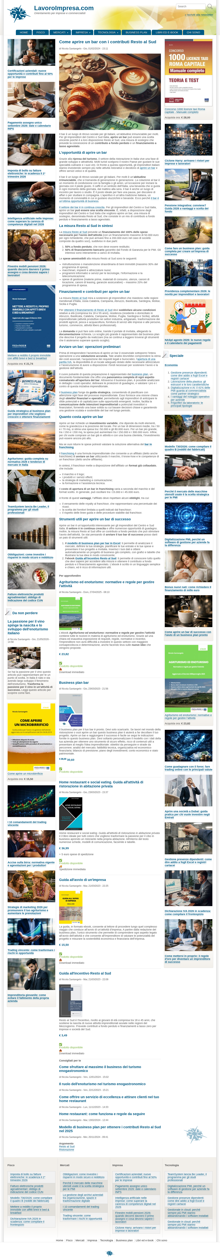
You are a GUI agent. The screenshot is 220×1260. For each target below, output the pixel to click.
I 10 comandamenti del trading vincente (27, 824)
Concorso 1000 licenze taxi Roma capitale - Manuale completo (185, 111)
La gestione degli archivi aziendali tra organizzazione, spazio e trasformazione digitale (83, 1197)
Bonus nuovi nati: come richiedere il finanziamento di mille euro (188, 589)
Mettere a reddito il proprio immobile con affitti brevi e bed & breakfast (29, 357)
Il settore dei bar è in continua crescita (81, 207)
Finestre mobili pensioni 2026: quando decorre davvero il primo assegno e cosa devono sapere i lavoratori (29, 271)
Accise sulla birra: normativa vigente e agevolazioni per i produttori (31, 864)
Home (59, 1240)
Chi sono (162, 1240)
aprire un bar (147, 167)
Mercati (80, 1240)
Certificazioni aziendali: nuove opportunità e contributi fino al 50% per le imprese (30, 73)
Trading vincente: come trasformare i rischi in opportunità (31, 952)
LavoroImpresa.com (64, 8)
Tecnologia (106, 1240)
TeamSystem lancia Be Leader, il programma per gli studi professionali (28, 509)
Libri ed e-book (145, 1240)
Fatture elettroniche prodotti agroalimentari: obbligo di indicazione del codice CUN (26, 597)
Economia (171, 365)
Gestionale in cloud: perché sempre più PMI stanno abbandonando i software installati (188, 1212)
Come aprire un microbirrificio (25, 773)
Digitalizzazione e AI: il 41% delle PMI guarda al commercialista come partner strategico (190, 390)
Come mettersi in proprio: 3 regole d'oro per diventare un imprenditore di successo (187, 958)
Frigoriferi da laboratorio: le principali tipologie (187, 404)
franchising (67, 453)
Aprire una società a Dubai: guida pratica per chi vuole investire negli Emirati (187, 814)
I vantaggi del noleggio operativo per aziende (190, 398)
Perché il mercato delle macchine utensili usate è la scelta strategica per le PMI (187, 494)
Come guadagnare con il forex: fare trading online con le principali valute (188, 768)
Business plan (124, 1240)
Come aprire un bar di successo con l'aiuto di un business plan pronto (188, 634)
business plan (140, 374)
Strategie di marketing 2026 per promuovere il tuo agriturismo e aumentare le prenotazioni (28, 910)
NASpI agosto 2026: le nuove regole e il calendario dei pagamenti (188, 341)
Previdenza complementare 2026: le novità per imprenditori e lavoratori (187, 293)
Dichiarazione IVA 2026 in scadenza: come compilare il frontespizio (188, 913)
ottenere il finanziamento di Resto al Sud (88, 310)
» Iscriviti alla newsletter (199, 14)
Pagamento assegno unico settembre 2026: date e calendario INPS (29, 125)
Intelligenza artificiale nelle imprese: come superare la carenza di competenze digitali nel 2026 (31, 221)
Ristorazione (66, 1149)
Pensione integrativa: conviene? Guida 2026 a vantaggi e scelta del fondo (186, 208)
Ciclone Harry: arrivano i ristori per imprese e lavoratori (187, 162)
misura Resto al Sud (75, 232)
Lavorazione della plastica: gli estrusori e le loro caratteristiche (190, 383)
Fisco (69, 1240)
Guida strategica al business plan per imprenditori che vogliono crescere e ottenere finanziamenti (29, 413)
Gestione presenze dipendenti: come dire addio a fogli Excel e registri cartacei (189, 375)
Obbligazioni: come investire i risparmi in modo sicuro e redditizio (30, 556)
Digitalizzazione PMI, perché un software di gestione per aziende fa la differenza (187, 542)
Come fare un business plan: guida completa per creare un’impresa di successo (187, 251)
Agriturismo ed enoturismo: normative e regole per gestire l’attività (188, 717)
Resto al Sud (79, 298)
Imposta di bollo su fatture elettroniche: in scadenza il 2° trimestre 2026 (26, 173)
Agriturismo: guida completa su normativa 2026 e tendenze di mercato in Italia (28, 461)
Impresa (92, 1240)
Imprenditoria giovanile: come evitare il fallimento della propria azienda (28, 998)
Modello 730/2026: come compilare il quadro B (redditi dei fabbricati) (188, 448)
